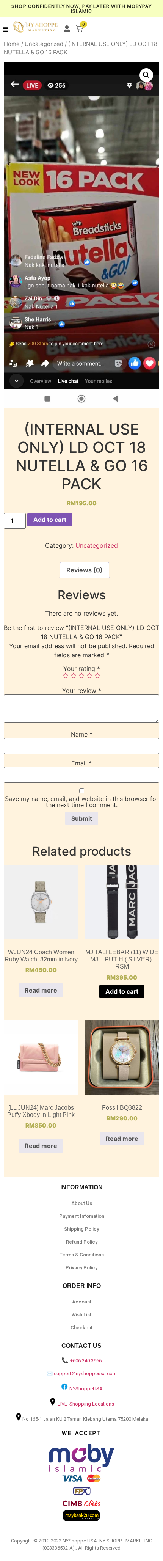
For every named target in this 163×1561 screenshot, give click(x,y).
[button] (6, 29)
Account (81, 1302)
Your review (81, 691)
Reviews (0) (84, 570)
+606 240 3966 (86, 1360)
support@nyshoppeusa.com (85, 1373)
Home (12, 44)
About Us (81, 1203)
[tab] (84, 570)
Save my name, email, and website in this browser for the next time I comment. (81, 802)
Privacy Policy (81, 1267)
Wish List (81, 1315)
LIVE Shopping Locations (86, 1404)
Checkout (81, 1327)
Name (81, 734)
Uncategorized (44, 44)
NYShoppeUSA (86, 1388)
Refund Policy (81, 1242)
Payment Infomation (81, 1216)
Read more (41, 990)
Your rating (81, 669)
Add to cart (49, 519)
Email (81, 763)
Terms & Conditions (82, 1255)
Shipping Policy (81, 1229)
